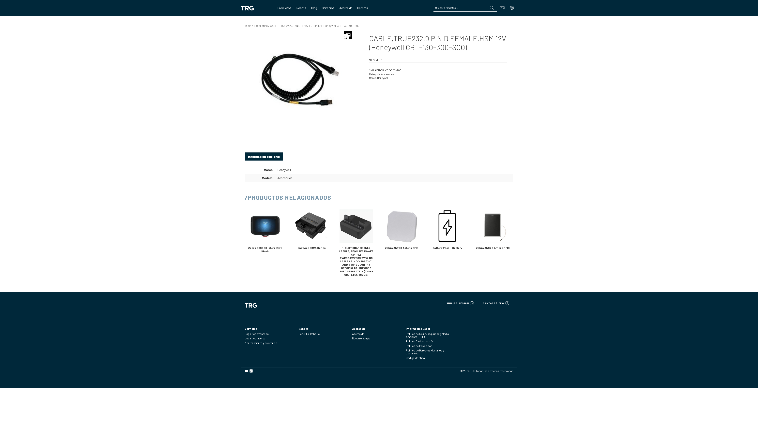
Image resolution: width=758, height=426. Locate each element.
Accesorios (261, 25)
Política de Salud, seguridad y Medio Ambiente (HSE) (427, 335)
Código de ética (415, 358)
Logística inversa (255, 338)
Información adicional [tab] (264, 156)
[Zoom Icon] (348, 35)
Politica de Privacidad (419, 346)
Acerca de (358, 333)
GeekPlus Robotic (309, 333)
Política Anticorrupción (419, 341)
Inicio (248, 25)
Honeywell (382, 77)
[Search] (492, 8)
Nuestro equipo (361, 338)
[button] (345, 37)
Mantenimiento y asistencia (261, 343)
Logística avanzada (257, 333)
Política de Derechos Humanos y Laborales (425, 352)
